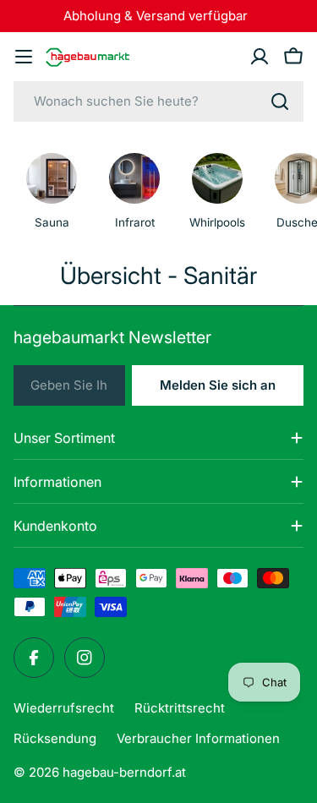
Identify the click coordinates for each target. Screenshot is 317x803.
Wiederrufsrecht (64, 708)
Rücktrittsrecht (179, 708)
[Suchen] (280, 101)
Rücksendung (55, 738)
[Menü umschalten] (24, 56)
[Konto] (259, 56)
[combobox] (158, 101)
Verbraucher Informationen (198, 738)
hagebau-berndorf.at (124, 772)
